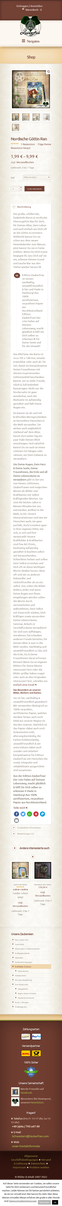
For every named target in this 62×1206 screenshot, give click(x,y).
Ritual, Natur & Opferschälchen (27, 949)
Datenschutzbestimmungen (23, 1201)
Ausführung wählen (20, 880)
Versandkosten (25, 162)
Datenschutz (38, 1163)
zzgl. (20, 902)
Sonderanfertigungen (23, 962)
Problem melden (39, 1167)
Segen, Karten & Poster (27, 993)
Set (13, 177)
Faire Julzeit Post (21, 940)
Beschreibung (24, 206)
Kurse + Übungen (22, 1002)
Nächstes (33, 857)
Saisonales (19, 957)
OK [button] (55, 1202)
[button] (16, 814)
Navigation (33, 41)
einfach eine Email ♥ (25, 684)
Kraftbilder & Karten (23, 966)
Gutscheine (19, 944)
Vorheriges (15, 848)
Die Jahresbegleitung (23, 980)
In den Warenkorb (34, 189)
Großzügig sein (21, 1007)
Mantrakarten (23, 971)
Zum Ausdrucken (21, 984)
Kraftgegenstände (22, 953)
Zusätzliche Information (29, 827)
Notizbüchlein (20, 975)
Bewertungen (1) (25, 833)
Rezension (28, 144)
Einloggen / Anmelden (30, 5)
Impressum (19, 1167)
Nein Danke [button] (44, 1202)
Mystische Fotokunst (26, 998)
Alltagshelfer (23, 989)
